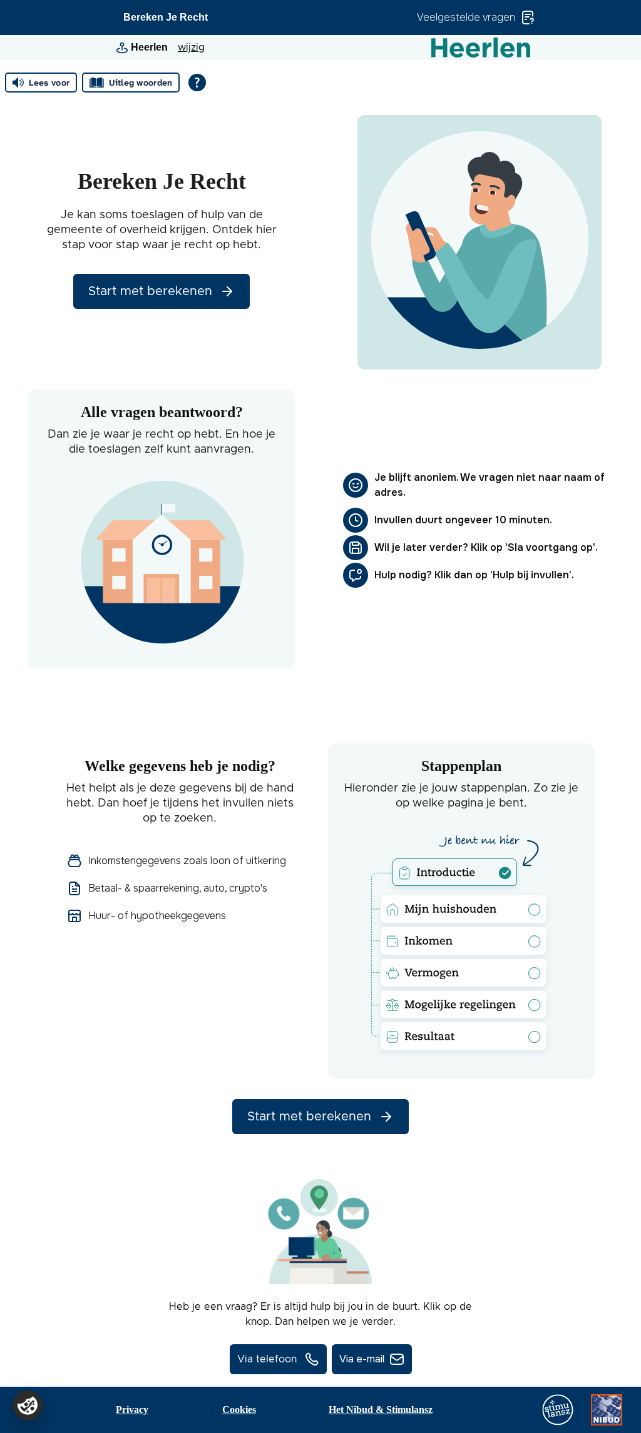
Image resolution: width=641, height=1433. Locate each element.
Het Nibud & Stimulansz (381, 1409)
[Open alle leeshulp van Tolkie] (197, 82)
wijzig (191, 48)
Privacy (132, 1409)
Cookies (239, 1409)
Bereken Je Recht (165, 17)
